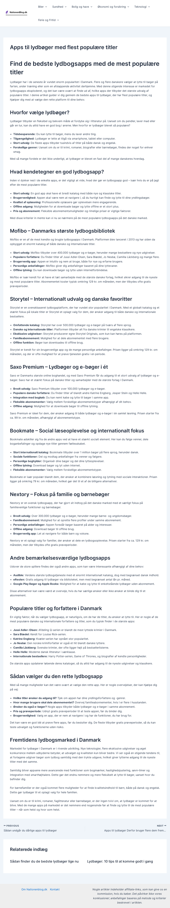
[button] (45, 6)
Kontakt (55, 889)
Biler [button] (41, 6)
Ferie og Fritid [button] (47, 20)
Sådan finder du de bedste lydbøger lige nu (44, 861)
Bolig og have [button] (80, 6)
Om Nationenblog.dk (34, 889)
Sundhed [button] (57, 6)
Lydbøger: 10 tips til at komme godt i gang (120, 861)
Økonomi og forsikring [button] (112, 6)
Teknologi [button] (140, 6)
